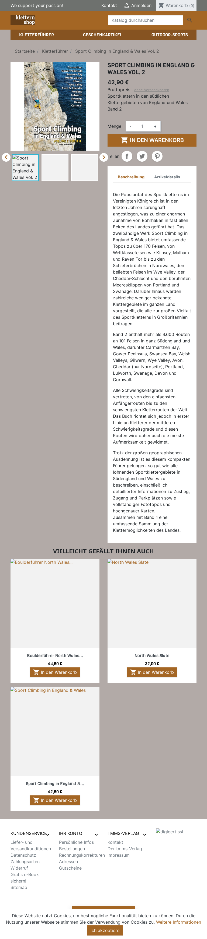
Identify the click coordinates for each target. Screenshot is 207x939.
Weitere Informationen (178, 922)
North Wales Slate (152, 655)
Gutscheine (70, 868)
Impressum (119, 855)
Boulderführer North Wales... (55, 655)
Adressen (68, 861)
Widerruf (19, 868)
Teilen (127, 156)
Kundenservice (29, 833)
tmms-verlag (123, 833)
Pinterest (157, 156)
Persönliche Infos (76, 842)
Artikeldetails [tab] (167, 177)
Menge (114, 126)
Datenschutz (23, 855)
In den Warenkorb (152, 140)
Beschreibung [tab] (131, 177)
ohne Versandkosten (151, 90)
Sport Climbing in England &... (55, 783)
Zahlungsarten (25, 861)
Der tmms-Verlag (125, 848)
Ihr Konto (70, 833)
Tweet (142, 156)
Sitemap (19, 887)
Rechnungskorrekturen (82, 855)
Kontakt (109, 5)
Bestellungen (72, 848)
